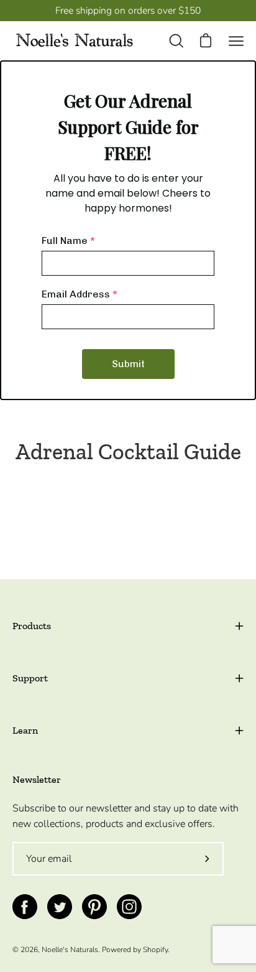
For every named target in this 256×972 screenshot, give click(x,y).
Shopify (155, 950)
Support (30, 678)
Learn (25, 730)
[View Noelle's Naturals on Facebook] (24, 906)
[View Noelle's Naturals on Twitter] (59, 906)
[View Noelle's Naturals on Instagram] (129, 906)
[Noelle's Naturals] (74, 40)
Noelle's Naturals (70, 950)
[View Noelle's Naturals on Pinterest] (94, 906)
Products (31, 626)
